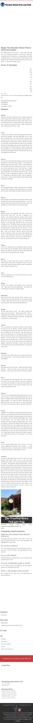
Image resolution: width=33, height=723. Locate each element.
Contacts (3, 646)
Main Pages (3, 615)
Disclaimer (3, 639)
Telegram (17, 721)
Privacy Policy (4, 641)
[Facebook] (16, 711)
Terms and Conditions (6, 644)
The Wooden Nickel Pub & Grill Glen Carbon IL (12, 625)
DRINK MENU (4, 623)
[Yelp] (19, 711)
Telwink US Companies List (7, 649)
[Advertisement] (16, 27)
